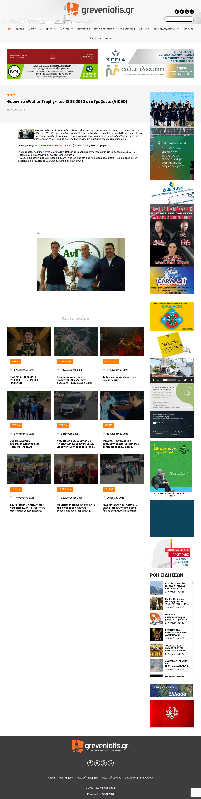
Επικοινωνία (146, 777)
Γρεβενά (16, 425)
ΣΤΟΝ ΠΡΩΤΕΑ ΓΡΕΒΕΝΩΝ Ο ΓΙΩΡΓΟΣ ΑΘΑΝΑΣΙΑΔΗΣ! (176, 632)
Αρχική (51, 777)
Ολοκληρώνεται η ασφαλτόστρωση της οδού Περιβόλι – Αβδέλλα (25, 444)
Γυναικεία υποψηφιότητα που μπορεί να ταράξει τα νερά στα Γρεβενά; (176, 617)
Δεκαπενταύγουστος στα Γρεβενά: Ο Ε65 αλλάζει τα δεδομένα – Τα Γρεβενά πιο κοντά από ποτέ (76, 380)
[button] (172, 370)
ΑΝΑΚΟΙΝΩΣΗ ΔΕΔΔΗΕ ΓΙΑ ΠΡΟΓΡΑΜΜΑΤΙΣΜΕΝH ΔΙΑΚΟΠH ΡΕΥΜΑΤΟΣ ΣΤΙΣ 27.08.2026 (176, 663)
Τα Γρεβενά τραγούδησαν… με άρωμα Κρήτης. (119, 379)
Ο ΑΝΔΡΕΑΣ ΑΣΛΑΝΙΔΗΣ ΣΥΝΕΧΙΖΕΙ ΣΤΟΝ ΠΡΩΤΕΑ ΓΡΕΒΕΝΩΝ (24, 380)
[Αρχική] (10, 28)
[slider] (169, 380)
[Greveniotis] (100, 9)
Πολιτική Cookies (111, 777)
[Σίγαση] (185, 380)
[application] (172, 370)
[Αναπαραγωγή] (153, 380)
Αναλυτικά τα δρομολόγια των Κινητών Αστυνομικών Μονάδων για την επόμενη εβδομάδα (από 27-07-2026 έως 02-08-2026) (75, 444)
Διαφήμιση (130, 777)
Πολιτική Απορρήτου (87, 777)
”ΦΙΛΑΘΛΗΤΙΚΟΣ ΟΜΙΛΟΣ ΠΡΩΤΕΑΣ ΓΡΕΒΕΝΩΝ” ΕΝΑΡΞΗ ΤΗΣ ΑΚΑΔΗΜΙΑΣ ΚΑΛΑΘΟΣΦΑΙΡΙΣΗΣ (175, 648)
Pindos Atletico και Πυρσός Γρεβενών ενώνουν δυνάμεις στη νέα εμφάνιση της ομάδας (176, 601)
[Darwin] (107, 794)
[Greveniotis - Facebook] (177, 11)
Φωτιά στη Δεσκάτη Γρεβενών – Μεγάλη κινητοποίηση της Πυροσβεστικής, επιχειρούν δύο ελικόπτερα (175, 585)
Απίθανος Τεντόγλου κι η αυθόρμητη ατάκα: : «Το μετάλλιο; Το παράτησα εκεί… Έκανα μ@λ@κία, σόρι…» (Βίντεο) (121, 444)
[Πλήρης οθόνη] (190, 380)
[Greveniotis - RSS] (192, 11)
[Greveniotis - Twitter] (182, 11)
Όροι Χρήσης (66, 777)
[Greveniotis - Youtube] (187, 11)
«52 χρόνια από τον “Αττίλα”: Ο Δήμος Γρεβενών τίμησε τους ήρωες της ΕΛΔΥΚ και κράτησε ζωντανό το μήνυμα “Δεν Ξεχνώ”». (120, 507)
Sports (16, 361)
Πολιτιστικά (65, 361)
